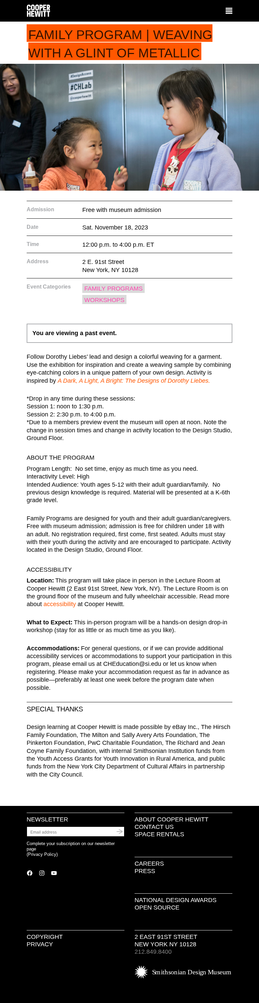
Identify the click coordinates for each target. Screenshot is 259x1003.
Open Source (157, 907)
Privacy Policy (42, 854)
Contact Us (154, 826)
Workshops (104, 300)
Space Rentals (159, 834)
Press (145, 871)
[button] (229, 11)
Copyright (45, 936)
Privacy (40, 944)
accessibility (60, 604)
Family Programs (113, 288)
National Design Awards (176, 900)
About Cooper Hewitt (171, 819)
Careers (149, 863)
